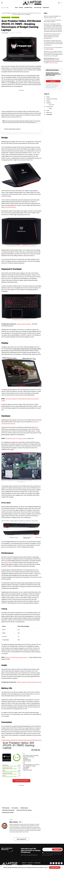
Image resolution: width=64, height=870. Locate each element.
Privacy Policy (37, 862)
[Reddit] (56, 863)
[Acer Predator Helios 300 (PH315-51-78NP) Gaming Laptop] (6, 757)
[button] (2, 3)
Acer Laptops (15, 807)
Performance (49, 106)
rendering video (7, 562)
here (35, 122)
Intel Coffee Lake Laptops (8, 810)
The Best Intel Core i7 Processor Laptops (16, 438)
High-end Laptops (6, 17)
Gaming (50, 108)
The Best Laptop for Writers (23, 324)
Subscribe (52, 81)
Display (48, 100)
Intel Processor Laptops (8, 812)
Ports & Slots (51, 104)
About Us (52, 51)
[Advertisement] (21, 100)
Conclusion (49, 114)
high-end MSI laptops (10, 207)
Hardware (48, 102)
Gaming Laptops (24, 807)
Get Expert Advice (54, 62)
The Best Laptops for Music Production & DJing (28, 682)
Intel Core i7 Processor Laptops (24, 810)
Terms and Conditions (27, 864)
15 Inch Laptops (5, 807)
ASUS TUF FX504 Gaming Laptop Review (16, 657)
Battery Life (49, 112)
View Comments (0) (21, 839)
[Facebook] (59, 3)
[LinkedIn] (62, 863)
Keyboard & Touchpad (51, 98)
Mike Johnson (14, 822)
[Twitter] (62, 3)
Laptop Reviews (15, 17)
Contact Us (30, 862)
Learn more (28, 14)
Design (48, 96)
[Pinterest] (59, 863)
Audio (47, 110)
